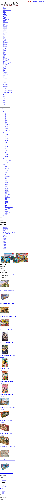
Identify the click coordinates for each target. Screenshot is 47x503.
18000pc (4, 97)
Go (3, 16)
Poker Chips (4, 20)
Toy (3, 7)
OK (1, 217)
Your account (2, 488)
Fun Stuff (4, 9)
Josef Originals (5, 32)
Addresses (3, 493)
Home (2, 110)
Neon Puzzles (4, 89)
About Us (3, 485)
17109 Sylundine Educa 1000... (8, 355)
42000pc (4, 95)
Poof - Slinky (4, 30)
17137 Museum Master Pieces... (8, 316)
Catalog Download (35, 1)
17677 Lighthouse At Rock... (7, 290)
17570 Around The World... (7, 303)
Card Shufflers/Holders (6, 19)
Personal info (3, 491)
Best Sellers (3, 105)
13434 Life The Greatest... (6, 473)
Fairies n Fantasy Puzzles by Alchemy (7, 90)
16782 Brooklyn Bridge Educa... (8, 407)
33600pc (4, 96)
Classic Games (5, 15)
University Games (5, 29)
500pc (4, 248)
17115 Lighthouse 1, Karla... (7, 329)
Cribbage (4, 18)
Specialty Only (5, 33)
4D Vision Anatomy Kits (6, 31)
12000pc (4, 98)
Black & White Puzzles (6, 87)
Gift (3, 183)
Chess (4, 13)
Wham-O (4, 11)
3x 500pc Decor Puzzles (6, 93)
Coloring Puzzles (5, 88)
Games (4, 164)
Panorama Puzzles (5, 228)
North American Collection (6, 86)
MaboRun (4, 12)
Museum (3, 56)
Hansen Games (5, 28)
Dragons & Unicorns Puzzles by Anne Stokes (9, 232)
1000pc (4, 104)
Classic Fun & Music (5, 22)
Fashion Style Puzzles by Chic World (7, 92)
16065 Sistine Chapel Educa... (7, 433)
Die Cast (4, 24)
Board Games (4, 80)
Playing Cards (4, 72)
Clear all (2, 220)
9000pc (4, 241)
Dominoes (4, 17)
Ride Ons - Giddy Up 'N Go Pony (7, 10)
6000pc (4, 100)
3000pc (4, 102)
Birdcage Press (5, 26)
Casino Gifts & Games (7, 143)
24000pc (4, 239)
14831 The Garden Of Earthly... (8, 446)
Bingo (4, 21)
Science (4, 158)
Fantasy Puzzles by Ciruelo (6, 91)
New (3, 215)
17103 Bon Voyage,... (5, 368)
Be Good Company (5, 25)
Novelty (3, 65)
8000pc (4, 99)
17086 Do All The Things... (6, 394)
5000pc (4, 243)
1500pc (4, 103)
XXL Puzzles (4, 94)
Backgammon (4, 14)
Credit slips (3, 492)
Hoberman (4, 8)
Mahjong (4, 70)
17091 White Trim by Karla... (7, 381)
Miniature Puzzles (5, 230)
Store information (2, 500)
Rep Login (39, 1)
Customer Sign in (42, 1)
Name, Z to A (2, 268)
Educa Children (5, 27)
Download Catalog (4, 480)
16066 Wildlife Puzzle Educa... (7, 420)
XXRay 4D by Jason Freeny (6, 59)
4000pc (4, 101)
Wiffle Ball (4, 82)
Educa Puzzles (4, 85)
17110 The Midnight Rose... (7, 342)
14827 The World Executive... (7, 460)
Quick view (2, 357)
